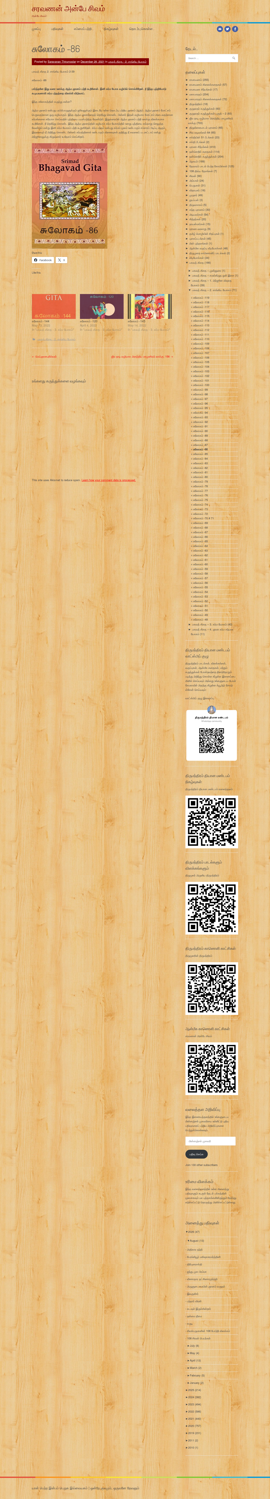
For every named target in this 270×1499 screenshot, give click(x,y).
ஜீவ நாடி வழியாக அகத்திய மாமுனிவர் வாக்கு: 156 (142, 356)
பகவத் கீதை (196, 262)
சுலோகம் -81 (200, 472)
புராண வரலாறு (198, 229)
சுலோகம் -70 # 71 (203, 518)
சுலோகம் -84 (200, 458)
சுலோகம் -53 (200, 596)
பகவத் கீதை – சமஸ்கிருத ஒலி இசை (213, 275)
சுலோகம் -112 (201, 330)
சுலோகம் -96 (200, 403)
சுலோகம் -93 (200, 417)
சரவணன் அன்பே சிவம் (68, 8)
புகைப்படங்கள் (197, 238)
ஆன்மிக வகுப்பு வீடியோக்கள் (205, 248)
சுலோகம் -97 (200, 399)
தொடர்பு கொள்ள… (141, 29)
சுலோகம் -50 (200, 610)
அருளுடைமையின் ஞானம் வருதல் (206, 1286)
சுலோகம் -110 (201, 339)
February (197, 1375)
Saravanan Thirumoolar (62, 61)
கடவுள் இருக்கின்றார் (199, 1309)
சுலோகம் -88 (200, 440)
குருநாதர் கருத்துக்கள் (202, 109)
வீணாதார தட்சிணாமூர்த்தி (202, 1279)
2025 (194, 1390)
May (194, 1353)
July (194, 1346)
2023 (194, 1404)
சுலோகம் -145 (136, 321)
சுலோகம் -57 (200, 578)
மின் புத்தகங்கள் (198, 243)
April (195, 1360)
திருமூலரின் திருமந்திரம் (198, 956)
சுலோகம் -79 (200, 481)
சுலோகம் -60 (200, 564)
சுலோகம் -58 (200, 573)
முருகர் (193, 195)
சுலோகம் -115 (201, 316)
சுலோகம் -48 (200, 619)
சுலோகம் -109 (201, 343)
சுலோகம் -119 (201, 297)
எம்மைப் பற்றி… (83, 29)
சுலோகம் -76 (200, 495)
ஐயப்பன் (194, 200)
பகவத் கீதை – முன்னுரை (206, 270)
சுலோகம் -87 (200, 445)
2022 (194, 1411)
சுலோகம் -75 (200, 500)
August (197, 1241)
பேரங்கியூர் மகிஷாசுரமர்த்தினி (204, 1257)
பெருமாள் (194, 185)
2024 (194, 1397)
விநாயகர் (194, 190)
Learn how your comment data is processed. (109, 480)
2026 (194, 1232)
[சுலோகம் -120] (102, 306)
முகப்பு (36, 29)
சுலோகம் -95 (200, 408)
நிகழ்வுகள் (111, 29)
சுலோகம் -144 (40, 321)
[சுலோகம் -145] (150, 306)
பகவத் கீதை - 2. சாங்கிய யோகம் (127, 61)
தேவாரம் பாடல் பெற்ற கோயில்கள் (208, 166)
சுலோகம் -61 (200, 560)
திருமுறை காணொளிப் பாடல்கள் (207, 253)
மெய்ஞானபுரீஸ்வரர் (44, 356)
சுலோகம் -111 (201, 334)
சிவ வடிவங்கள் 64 (199, 132)
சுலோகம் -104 (201, 366)
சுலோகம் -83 (200, 463)
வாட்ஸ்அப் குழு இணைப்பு (199, 698)
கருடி (190, 1323)
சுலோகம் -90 (200, 431)
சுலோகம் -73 (200, 509)
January (197, 1383)
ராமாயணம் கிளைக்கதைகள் (205, 84)
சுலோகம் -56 (200, 583)
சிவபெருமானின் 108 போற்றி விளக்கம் (208, 1331)
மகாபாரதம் (195, 94)
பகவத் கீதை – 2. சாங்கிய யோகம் (211, 290)
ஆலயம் (193, 161)
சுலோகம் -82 (200, 468)
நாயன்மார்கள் (197, 224)
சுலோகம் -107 (201, 353)
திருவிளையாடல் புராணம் (203, 127)
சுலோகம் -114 (201, 320)
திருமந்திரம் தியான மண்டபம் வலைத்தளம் (209, 789)
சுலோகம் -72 (200, 514)
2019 (194, 1433)
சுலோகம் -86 (200, 449)
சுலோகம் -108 (201, 348)
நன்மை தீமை (194, 1316)
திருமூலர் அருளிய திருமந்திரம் (202, 875)
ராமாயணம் (195, 80)
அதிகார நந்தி (194, 1249)
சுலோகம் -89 (200, 435)
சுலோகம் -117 (201, 307)
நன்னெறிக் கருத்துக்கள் (203, 156)
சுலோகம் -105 (201, 362)
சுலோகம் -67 (200, 532)
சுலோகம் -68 (200, 527)
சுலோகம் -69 (200, 523)
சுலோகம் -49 (200, 615)
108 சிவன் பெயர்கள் (199, 1338)
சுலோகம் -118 (201, 302)
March (195, 1368)
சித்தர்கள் (195, 219)
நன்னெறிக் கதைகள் (201, 152)
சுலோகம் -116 (201, 311)
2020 (194, 1426)
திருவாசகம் (195, 205)
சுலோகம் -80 (200, 477)
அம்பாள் (193, 180)
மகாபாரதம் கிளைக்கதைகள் (205, 99)
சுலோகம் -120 (88, 321)
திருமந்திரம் (195, 104)
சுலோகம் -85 (200, 454)
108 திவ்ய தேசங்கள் (201, 171)
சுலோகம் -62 (200, 555)
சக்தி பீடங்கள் (197, 142)
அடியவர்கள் (196, 214)
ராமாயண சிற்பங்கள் (200, 89)
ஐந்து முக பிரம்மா (197, 1272)
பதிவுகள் (57, 29)
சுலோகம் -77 (200, 491)
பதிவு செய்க (196, 1154)
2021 (194, 1419)
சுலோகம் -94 (200, 412)
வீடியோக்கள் (196, 258)
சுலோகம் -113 (201, 325)
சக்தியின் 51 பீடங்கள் (201, 137)
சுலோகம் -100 (201, 385)
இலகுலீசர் (192, 1294)
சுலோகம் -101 (201, 380)
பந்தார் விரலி (194, 1301)
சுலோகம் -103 (201, 371)
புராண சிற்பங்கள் (199, 147)
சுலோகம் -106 (201, 357)
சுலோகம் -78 (200, 486)
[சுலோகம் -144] (54, 306)
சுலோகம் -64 (200, 546)
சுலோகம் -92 (200, 422)
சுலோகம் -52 (200, 601)
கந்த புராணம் (197, 210)
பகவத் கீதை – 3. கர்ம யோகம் (209, 624)
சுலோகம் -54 (200, 592)
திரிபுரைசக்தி (194, 1264)
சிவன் (192, 176)
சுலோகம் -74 (200, 504)
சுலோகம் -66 (200, 537)
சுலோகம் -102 (201, 376)
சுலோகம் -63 (200, 550)
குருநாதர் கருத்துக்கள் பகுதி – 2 (207, 113)
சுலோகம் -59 (200, 569)
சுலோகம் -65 (200, 541)
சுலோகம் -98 (200, 394)
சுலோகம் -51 (200, 606)
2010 (193, 1447)
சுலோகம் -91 (200, 426)
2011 (193, 1440)
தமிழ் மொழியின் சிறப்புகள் (204, 234)
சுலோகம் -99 (200, 389)
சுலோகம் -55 (200, 587)
